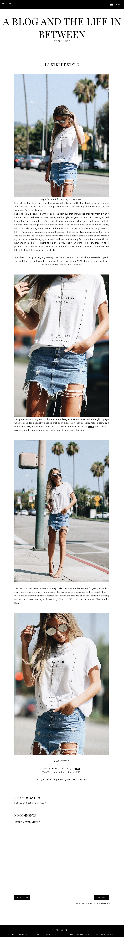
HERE (69, 264)
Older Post (101, 898)
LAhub (49, 779)
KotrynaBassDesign (103, 934)
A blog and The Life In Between (62, 27)
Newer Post (22, 898)
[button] (115, 4)
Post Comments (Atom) (99, 903)
